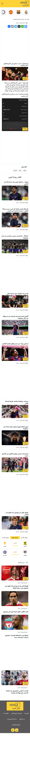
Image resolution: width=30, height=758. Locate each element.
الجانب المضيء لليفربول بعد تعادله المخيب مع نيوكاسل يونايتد (17, 692)
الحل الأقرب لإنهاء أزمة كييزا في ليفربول (15, 611)
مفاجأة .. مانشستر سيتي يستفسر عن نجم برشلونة (15, 237)
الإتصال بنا (5, 713)
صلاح (20, 170)
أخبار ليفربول (16, 19)
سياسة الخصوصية (12, 719)
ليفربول (15, 170)
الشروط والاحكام (16, 724)
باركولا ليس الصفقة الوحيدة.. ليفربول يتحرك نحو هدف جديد (16, 636)
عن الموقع (22, 719)
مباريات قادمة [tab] (5, 537)
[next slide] (2, 12)
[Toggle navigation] (2, 3)
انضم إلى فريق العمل (16, 713)
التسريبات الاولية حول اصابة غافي (17, 293)
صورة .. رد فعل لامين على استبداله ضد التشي (16, 183)
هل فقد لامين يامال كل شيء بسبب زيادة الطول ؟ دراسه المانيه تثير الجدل (15, 210)
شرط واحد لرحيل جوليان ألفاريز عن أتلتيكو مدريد (15, 455)
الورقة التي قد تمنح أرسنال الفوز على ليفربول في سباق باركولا (16, 587)
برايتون (24, 170)
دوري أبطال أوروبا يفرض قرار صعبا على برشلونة (15, 427)
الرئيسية (27, 19)
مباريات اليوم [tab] (15, 537)
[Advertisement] (15, 45)
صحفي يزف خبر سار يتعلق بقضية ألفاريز (15, 343)
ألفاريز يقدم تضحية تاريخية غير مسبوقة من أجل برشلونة (15, 317)
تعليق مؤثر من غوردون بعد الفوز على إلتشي (17, 513)
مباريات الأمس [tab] (24, 537)
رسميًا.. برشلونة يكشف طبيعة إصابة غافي (16, 402)
